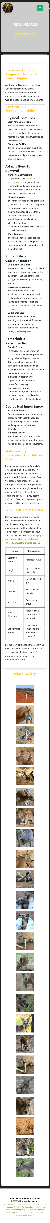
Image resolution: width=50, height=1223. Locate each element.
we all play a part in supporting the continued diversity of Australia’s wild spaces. (24, 539)
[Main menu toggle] (40, 8)
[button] (49, 7)
